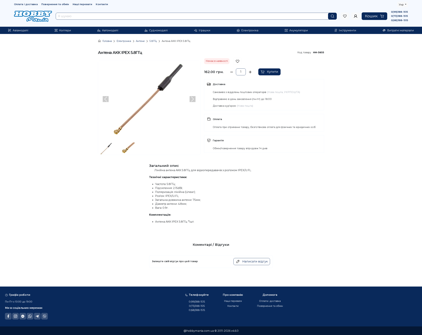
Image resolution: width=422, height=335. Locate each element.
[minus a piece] (231, 72)
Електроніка (124, 41)
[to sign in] (345, 16)
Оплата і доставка (26, 4)
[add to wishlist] (237, 61)
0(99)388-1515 (399, 11)
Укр (401, 4)
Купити (272, 72)
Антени (140, 41)
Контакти (102, 4)
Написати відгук (255, 261)
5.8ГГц (153, 41)
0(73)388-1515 (399, 16)
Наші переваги (82, 4)
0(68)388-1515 (399, 20)
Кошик (371, 16)
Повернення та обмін (55, 4)
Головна (107, 41)
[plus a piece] (250, 72)
